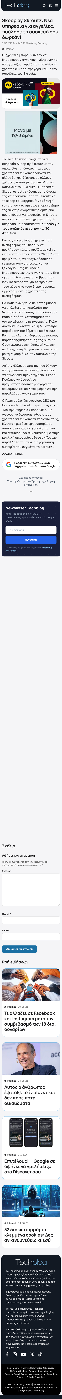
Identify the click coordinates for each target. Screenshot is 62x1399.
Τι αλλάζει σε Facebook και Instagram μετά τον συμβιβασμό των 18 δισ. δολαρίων (30, 1021)
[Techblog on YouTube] (23, 1354)
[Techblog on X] (32, 1354)
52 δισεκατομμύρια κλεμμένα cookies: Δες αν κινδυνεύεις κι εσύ (28, 1234)
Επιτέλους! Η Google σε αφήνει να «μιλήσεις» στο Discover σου (29, 1166)
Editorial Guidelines (36, 1377)
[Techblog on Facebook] (7, 1353)
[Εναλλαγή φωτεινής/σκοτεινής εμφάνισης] (50, 5)
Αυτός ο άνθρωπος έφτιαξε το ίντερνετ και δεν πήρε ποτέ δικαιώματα (29, 1095)
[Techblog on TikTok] (40, 1353)
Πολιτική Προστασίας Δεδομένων (37, 1368)
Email (5, 930)
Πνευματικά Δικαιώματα (32, 1374)
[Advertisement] (31, 700)
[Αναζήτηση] (44, 5)
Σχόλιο (7, 871)
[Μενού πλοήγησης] (56, 5)
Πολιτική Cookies (18, 1371)
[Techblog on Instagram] (15, 1353)
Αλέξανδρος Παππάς (35, 43)
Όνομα (6, 914)
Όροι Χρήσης (13, 1368)
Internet (9, 48)
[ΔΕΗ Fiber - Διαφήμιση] (31, 132)
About (29, 1384)
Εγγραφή (31, 539)
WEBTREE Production (43, 1384)
